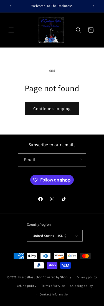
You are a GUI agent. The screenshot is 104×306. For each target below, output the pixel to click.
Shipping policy (81, 286)
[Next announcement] (94, 6)
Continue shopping (52, 108)
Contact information (55, 294)
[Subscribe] (79, 159)
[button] (11, 30)
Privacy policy (87, 277)
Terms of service (53, 286)
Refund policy (26, 286)
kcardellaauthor (30, 277)
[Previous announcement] (10, 6)
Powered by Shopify (57, 277)
